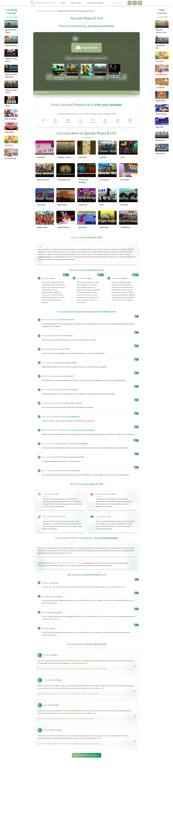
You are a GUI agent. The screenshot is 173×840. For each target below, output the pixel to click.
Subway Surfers (75, 3)
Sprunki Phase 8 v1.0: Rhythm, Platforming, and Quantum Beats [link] (76, 11)
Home (63, 3)
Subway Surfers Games (95, 3)
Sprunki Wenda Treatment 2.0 (67, 563)
